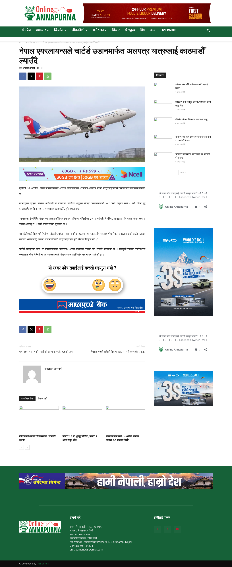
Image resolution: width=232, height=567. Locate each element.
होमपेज (26, 30)
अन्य (153, 30)
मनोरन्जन (98, 30)
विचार (116, 30)
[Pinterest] (39, 76)
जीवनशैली (78, 30)
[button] (208, 31)
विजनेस (58, 30)
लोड (182, 172)
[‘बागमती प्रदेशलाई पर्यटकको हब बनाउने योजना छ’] (163, 158)
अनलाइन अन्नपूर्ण (29, 68)
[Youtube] (177, 529)
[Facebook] (22, 76)
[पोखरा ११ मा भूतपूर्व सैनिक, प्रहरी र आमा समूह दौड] (82, 419)
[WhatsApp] (47, 76)
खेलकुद (130, 30)
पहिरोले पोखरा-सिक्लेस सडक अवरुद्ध (191, 119)
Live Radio (168, 30)
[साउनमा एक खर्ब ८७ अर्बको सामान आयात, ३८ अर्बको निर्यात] (125, 419)
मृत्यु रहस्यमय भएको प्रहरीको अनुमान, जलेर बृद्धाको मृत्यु (45, 351)
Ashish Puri (43, 563)
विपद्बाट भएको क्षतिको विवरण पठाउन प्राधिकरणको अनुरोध (118, 351)
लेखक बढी (42, 398)
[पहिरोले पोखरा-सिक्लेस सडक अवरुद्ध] (163, 123)
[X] (31, 76)
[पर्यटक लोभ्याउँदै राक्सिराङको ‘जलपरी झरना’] (39, 419)
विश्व (142, 30)
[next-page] (27, 447)
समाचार (41, 30)
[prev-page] (21, 447)
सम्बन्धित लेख (27, 398)
